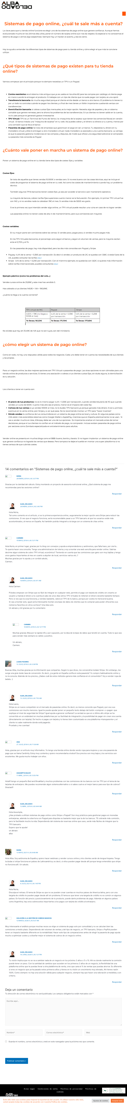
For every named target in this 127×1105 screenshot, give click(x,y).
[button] (124, 14)
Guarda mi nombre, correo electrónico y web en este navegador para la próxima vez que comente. (52, 1041)
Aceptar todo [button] (117, 1101)
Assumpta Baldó (23, 773)
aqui (39, 258)
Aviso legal (29, 1089)
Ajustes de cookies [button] (100, 1101)
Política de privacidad (71, 1089)
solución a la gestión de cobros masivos (34, 918)
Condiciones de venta (48, 1089)
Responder (117, 494)
